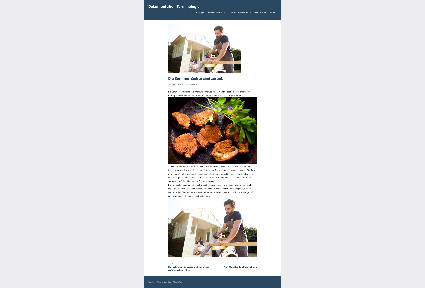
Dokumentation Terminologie (174, 6)
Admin (192, 85)
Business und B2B (215, 12)
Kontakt (272, 12)
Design (230, 12)
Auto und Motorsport (196, 12)
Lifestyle (241, 12)
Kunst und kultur (256, 12)
